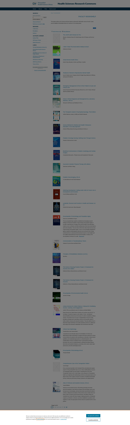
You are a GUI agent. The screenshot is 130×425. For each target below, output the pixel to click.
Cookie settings (40, 419)
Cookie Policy (63, 419)
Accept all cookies (93, 415)
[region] (65, 417)
